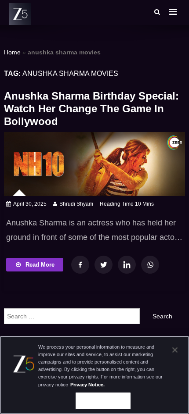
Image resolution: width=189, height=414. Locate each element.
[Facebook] (80, 265)
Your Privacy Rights (103, 400)
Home (12, 52)
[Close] (175, 350)
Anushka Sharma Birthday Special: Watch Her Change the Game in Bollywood (91, 108)
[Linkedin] (127, 265)
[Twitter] (103, 265)
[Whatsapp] (150, 265)
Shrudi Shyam (76, 204)
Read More (40, 264)
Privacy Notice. (87, 384)
